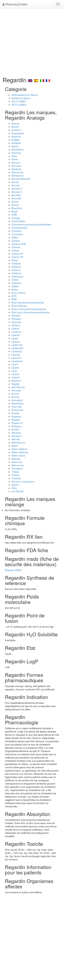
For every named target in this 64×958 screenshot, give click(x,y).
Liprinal (15, 374)
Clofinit (15, 279)
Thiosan (15, 475)
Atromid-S (16, 191)
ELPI (13, 296)
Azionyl (15, 205)
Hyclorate (16, 322)
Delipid (15, 286)
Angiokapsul (17, 133)
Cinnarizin (16, 231)
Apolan (15, 146)
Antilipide (16, 143)
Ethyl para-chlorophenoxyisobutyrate (30, 312)
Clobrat (15, 250)
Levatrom (16, 331)
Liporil (14, 364)
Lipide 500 (16, 344)
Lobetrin (15, 377)
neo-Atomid (17, 491)
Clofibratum (17, 276)
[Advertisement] (32, 41)
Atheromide (17, 172)
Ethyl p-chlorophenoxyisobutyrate (28, 309)
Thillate (15, 471)
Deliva (14, 289)
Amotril (15, 126)
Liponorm (16, 357)
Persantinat (17, 410)
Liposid (15, 367)
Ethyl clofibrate (19, 305)
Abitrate (15, 123)
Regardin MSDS (13, 570)
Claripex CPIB (18, 244)
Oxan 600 (16, 406)
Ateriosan (16, 165)
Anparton (16, 136)
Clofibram (16, 266)
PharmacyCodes (16, 4)
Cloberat (15, 247)
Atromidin (16, 198)
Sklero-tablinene (19, 452)
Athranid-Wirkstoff (20, 178)
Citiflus (14, 237)
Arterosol (16, 152)
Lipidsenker (17, 348)
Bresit (14, 211)
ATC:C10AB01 (18, 101)
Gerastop (16, 318)
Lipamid (15, 335)
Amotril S (16, 130)
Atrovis (15, 201)
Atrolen (15, 182)
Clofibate (16, 263)
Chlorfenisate (18, 221)
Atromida (16, 195)
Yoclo (14, 488)
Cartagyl (15, 218)
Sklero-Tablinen (19, 449)
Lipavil (14, 338)
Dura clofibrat (18, 292)
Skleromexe (17, 465)
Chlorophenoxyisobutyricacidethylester (31, 224)
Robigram (16, 426)
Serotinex (16, 436)
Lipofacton (16, 351)
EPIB (14, 299)
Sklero (14, 445)
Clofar (14, 260)
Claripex (15, 240)
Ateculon (16, 162)
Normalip (16, 390)
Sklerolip (15, 458)
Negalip (15, 384)
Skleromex (16, 462)
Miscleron (16, 380)
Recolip (15, 413)
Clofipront (16, 283)
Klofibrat (15, 325)
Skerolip (15, 439)
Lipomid (15, 354)
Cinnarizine (17, 234)
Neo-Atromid (18, 387)
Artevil (14, 159)
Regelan (15, 419)
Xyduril (14, 484)
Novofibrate (17, 403)
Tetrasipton (17, 468)
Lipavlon (15, 341)
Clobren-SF (17, 257)
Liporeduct (16, 361)
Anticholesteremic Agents (24, 94)
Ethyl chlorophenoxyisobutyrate (27, 302)
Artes (14, 156)
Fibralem (16, 315)
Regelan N (16, 423)
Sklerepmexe (18, 442)
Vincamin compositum (22, 481)
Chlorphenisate (19, 227)
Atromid (15, 185)
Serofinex (16, 432)
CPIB (14, 214)
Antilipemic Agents (21, 98)
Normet (15, 397)
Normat (15, 393)
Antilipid (15, 139)
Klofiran (15, 328)
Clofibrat (15, 270)
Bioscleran (16, 208)
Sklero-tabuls (18, 455)
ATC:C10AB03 (18, 104)
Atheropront (17, 175)
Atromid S (16, 188)
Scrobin (15, 429)
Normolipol (17, 400)
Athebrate (16, 169)
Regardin (16, 416)
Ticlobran (16, 478)
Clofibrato (16, 273)
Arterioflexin (17, 149)
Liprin (14, 370)
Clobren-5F (17, 253)
